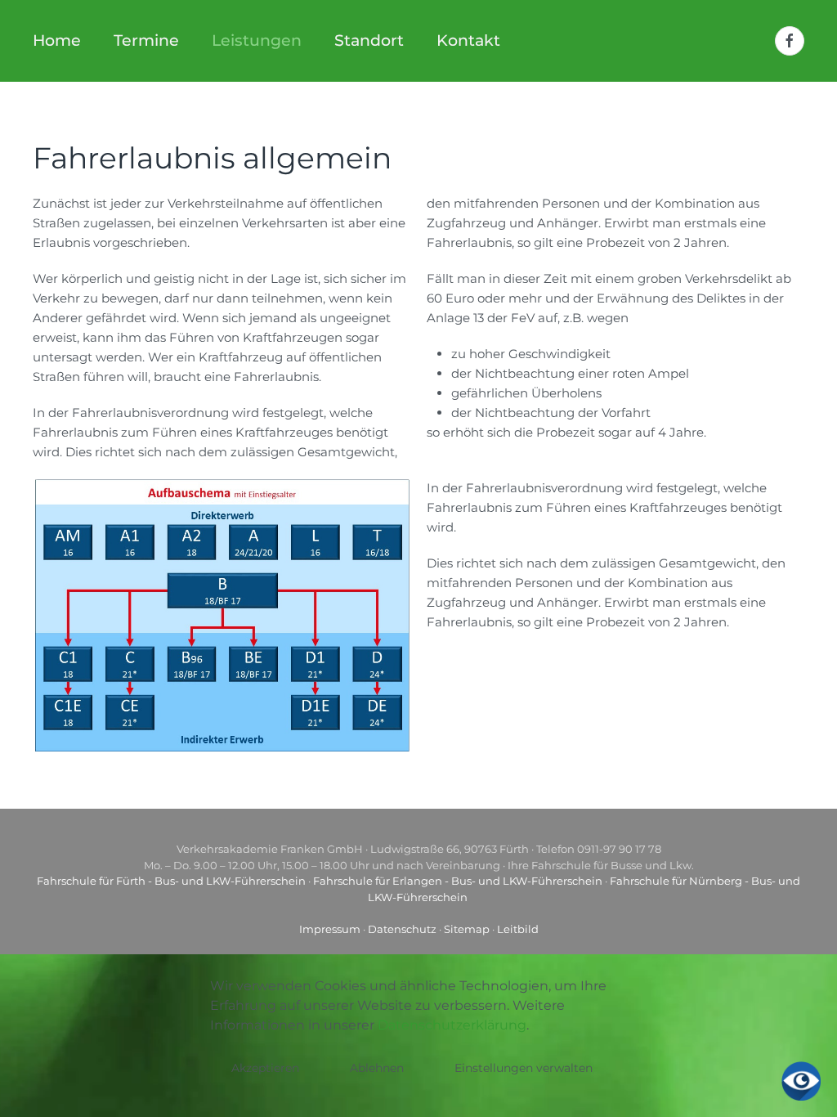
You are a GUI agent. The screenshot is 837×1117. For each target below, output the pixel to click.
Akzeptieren (265, 1068)
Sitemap (467, 928)
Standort (369, 40)
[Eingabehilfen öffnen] (801, 1081)
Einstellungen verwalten (523, 1068)
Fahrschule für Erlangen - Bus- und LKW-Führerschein (457, 880)
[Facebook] (789, 41)
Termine (146, 40)
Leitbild (518, 928)
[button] (221, 613)
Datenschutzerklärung (452, 1025)
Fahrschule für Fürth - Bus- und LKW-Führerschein (171, 880)
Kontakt (468, 40)
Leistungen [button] (257, 40)
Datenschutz (402, 928)
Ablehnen (377, 1068)
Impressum (329, 928)
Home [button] (57, 40)
